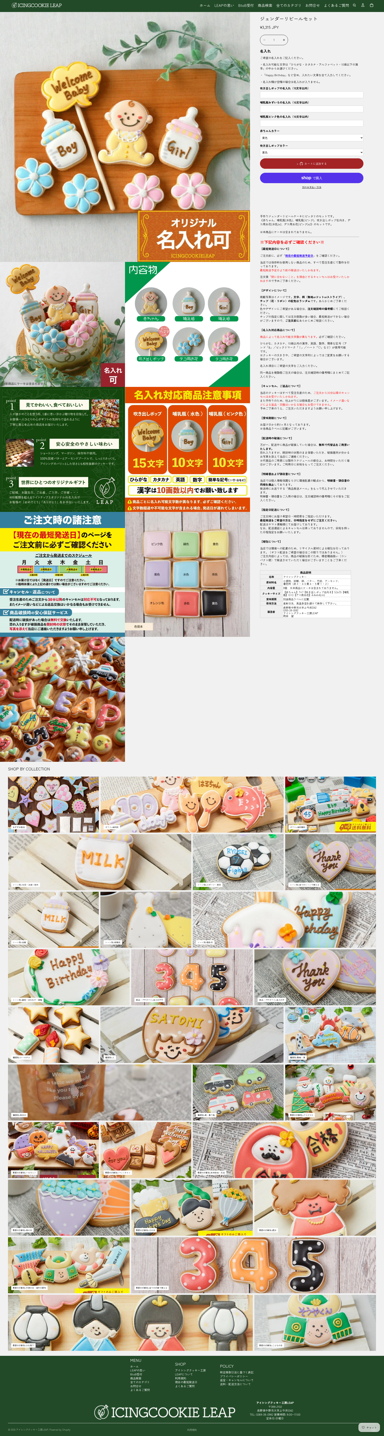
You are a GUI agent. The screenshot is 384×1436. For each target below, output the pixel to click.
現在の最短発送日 (186, 1382)
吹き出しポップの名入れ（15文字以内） (285, 88)
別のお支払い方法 (311, 187)
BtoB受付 (136, 1374)
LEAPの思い (137, 1370)
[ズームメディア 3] (187, 324)
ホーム (134, 1366)
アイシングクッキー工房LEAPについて (190, 1372)
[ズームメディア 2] (62, 324)
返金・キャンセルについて (237, 1380)
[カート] (371, 5)
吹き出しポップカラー (274, 146)
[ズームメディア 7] (187, 574)
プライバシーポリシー (234, 1376)
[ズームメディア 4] (62, 449)
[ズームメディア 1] (125, 137)
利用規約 (180, 1378)
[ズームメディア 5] (187, 449)
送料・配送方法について (235, 1384)
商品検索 (135, 1378)
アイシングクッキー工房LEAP (32, 1429)
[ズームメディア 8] (62, 699)
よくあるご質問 (140, 1390)
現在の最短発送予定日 (299, 256)
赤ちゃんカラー (270, 131)
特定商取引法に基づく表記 (237, 1372)
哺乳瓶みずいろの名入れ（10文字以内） (285, 102)
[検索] (354, 5)
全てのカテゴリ (140, 1382)
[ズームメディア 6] (62, 574)
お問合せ (135, 1386)
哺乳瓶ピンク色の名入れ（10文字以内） (285, 117)
